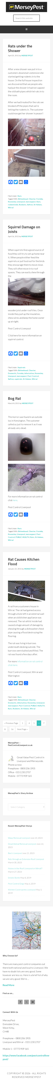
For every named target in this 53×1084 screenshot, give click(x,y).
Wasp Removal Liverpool (19, 838)
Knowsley (12, 202)
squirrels (18, 379)
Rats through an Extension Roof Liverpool (26, 859)
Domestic (12, 373)
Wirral (11, 207)
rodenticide (13, 205)
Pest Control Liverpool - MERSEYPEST (26, 7)
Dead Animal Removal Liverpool (22, 844)
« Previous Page (11, 723)
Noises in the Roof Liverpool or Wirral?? (25, 868)
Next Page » (22, 729)
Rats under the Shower (20, 48)
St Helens (38, 205)
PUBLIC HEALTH (22, 537)
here (15, 500)
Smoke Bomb (14, 877)
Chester (32, 199)
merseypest (31, 202)
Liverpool (21, 202)
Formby (39, 199)
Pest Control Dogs (16, 883)
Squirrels (21, 367)
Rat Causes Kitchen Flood (23, 561)
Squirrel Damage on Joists (24, 229)
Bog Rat (14, 398)
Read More (8, 985)
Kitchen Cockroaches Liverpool (22, 889)
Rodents (22, 205)
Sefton (30, 205)
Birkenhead (23, 199)
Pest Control (33, 376)
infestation (29, 373)
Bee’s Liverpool (15, 853)
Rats (20, 196)
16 (12, 729)
